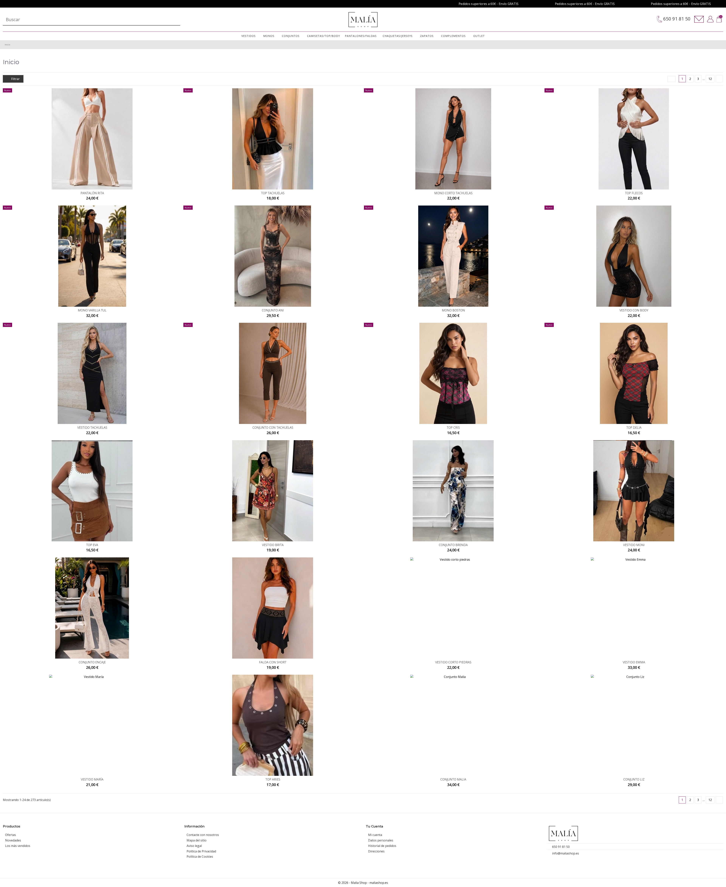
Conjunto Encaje (92, 662)
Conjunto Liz (634, 779)
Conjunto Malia (453, 779)
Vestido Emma (634, 662)
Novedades (13, 840)
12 (710, 79)
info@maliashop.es (565, 853)
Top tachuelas (273, 193)
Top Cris (453, 427)
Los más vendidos (17, 846)
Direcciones (376, 851)
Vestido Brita (273, 545)
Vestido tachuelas (92, 427)
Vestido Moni (634, 545)
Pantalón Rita (92, 193)
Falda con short (272, 662)
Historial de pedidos (382, 846)
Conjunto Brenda (453, 545)
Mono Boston (453, 310)
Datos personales (380, 840)
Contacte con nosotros (203, 835)
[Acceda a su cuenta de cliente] (710, 19)
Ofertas (10, 835)
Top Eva (92, 545)
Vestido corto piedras (453, 662)
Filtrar (15, 79)
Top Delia (633, 427)
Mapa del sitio (196, 840)
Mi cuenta (375, 835)
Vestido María (92, 779)
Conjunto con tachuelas (272, 427)
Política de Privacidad (201, 851)
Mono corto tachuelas (453, 193)
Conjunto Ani (273, 310)
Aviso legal (194, 846)
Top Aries (272, 779)
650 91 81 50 (676, 19)
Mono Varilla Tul (92, 310)
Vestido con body (634, 310)
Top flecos (634, 193)
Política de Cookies (200, 856)
